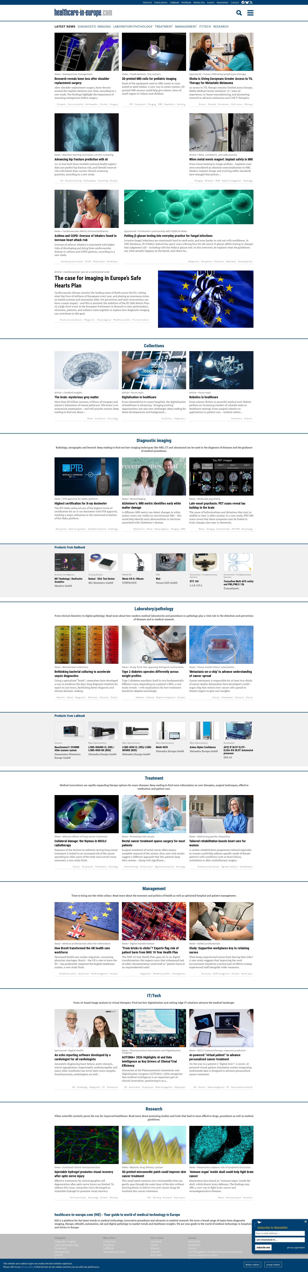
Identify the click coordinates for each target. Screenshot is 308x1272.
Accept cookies (273, 1264)
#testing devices (245, 261)
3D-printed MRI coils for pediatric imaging (149, 79)
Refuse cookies (252, 1264)
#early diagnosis (104, 319)
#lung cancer (87, 866)
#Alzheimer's (139, 529)
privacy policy (27, 1266)
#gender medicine (230, 866)
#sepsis (114, 697)
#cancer (202, 104)
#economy (206, 973)
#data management (163, 1087)
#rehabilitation (246, 866)
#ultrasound (112, 1087)
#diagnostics (193, 261)
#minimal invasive (78, 1197)
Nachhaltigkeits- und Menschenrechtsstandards (215, 1252)
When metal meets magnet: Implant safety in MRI (221, 159)
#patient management (231, 180)
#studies (104, 104)
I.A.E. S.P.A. (196, 585)
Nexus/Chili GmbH (166, 582)
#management (178, 973)
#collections (100, 418)
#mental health (223, 529)
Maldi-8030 (162, 747)
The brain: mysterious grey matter (77, 397)
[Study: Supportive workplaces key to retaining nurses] (221, 921)
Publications (160, 2)
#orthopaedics (91, 104)
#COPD (88, 261)
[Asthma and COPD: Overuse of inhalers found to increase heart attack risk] (87, 209)
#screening (103, 180)
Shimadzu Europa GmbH (102, 754)
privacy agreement (296, 1247)
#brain (90, 418)
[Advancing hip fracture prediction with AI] (87, 132)
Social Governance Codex (202, 1255)
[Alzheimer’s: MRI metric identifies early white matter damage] (154, 476)
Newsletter (222, 2)
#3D (131, 104)
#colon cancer (146, 866)
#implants (61, 104)
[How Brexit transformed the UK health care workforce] (87, 921)
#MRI (160, 104)
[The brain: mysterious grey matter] (87, 370)
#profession (83, 973)
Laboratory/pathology (133, 26)
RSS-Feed (156, 1255)
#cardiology (82, 1087)
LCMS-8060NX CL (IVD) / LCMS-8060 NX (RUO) (101, 749)
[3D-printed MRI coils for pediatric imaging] (154, 52)
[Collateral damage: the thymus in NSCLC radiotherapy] (87, 814)
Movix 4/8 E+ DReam (133, 578)
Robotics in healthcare (203, 397)
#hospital (212, 104)
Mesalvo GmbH (63, 586)
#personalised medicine (241, 1087)
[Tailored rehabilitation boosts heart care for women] (221, 814)
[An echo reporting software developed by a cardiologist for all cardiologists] (87, 1028)
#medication (112, 261)
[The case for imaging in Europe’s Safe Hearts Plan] (205, 301)
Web (158, 578)
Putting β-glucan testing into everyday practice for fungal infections (168, 236)
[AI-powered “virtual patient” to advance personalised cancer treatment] (221, 1028)
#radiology (247, 180)
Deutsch (147, 2)
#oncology (113, 866)
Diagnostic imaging (94, 26)
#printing (181, 104)
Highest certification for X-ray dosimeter (81, 503)
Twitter (154, 1245)
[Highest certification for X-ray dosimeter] (87, 476)
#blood (70, 697)
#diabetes (140, 697)
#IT (103, 1087)
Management (186, 26)
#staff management (99, 973)
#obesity (150, 697)
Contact (235, 2)
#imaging (152, 104)
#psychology (246, 529)
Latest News (65, 26)
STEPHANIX (129, 582)
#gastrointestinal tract (164, 866)
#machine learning (73, 180)
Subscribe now (263, 1247)
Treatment (164, 26)
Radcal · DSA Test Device (101, 578)
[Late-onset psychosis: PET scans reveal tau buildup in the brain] (221, 476)
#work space (246, 973)
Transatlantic (231, 588)
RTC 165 (194, 581)
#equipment (140, 104)
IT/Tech (205, 26)
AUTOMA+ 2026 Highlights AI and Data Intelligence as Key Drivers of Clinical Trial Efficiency (149, 1061)
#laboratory (231, 261)
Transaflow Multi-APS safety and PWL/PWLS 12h (238, 583)
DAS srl (228, 757)
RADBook (186, 2)
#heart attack (99, 261)
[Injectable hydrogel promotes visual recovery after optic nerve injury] (87, 1145)
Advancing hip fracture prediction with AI (81, 159)
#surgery (114, 104)
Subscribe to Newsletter (272, 1227)
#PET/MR (236, 529)
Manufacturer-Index (114, 1252)
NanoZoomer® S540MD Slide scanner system (67, 749)
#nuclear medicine (141, 319)
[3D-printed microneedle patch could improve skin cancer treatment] (154, 1145)
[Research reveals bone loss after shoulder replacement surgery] (87, 52)
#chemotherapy (131, 866)
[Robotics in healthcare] (221, 370)
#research (104, 697)
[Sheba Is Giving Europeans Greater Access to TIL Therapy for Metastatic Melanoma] (221, 52)
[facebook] (243, 2)
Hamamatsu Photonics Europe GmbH (68, 755)
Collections (154, 345)
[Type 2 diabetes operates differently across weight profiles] (154, 645)
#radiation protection (97, 529)
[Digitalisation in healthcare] (154, 370)
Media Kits (199, 2)
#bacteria (60, 697)
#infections (219, 261)
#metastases (223, 104)
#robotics (248, 418)
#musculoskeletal (75, 104)
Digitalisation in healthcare (139, 397)
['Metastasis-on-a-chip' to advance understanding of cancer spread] (221, 645)
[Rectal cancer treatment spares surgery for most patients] (154, 814)
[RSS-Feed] (251, 2)
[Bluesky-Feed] (247, 2)
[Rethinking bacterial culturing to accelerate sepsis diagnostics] (87, 645)
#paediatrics (169, 104)
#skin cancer (237, 104)
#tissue (249, 697)
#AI (61, 180)
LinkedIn (155, 1252)
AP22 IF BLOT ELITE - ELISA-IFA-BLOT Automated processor (238, 750)
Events (210, 2)
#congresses (148, 1087)
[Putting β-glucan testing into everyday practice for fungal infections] (188, 209)
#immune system (233, 1197)
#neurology (113, 418)
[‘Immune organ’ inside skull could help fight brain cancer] (221, 1145)
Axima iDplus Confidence (203, 747)
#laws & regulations (77, 529)
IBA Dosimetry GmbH (100, 582)
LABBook (174, 2)
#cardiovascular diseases (72, 261)
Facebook (156, 1241)
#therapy (248, 104)
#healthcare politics (122, 319)
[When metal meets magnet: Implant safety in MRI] (221, 132)
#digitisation (179, 418)
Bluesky (155, 1248)
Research (221, 26)
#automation (134, 1087)
